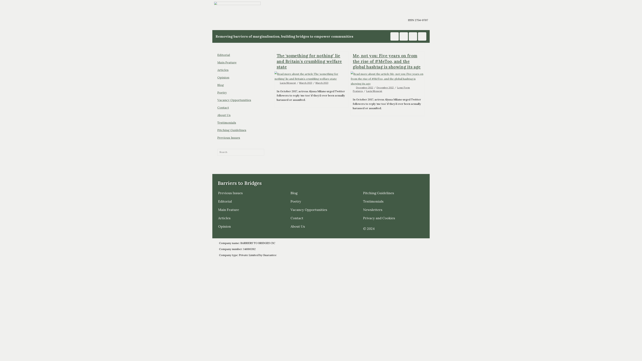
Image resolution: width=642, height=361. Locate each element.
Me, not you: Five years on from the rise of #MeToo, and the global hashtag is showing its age (387, 61)
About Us (224, 115)
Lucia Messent (288, 82)
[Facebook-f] (413, 36)
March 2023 (305, 82)
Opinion (223, 77)
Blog (220, 85)
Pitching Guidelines (231, 130)
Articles (223, 70)
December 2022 (364, 87)
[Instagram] (394, 36)
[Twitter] (422, 36)
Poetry (222, 92)
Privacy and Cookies (379, 218)
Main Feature (227, 62)
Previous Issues (228, 138)
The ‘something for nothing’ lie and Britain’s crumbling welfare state (309, 61)
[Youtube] (404, 36)
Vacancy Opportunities (234, 100)
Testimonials (226, 123)
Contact (223, 107)
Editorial (223, 55)
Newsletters (372, 210)
